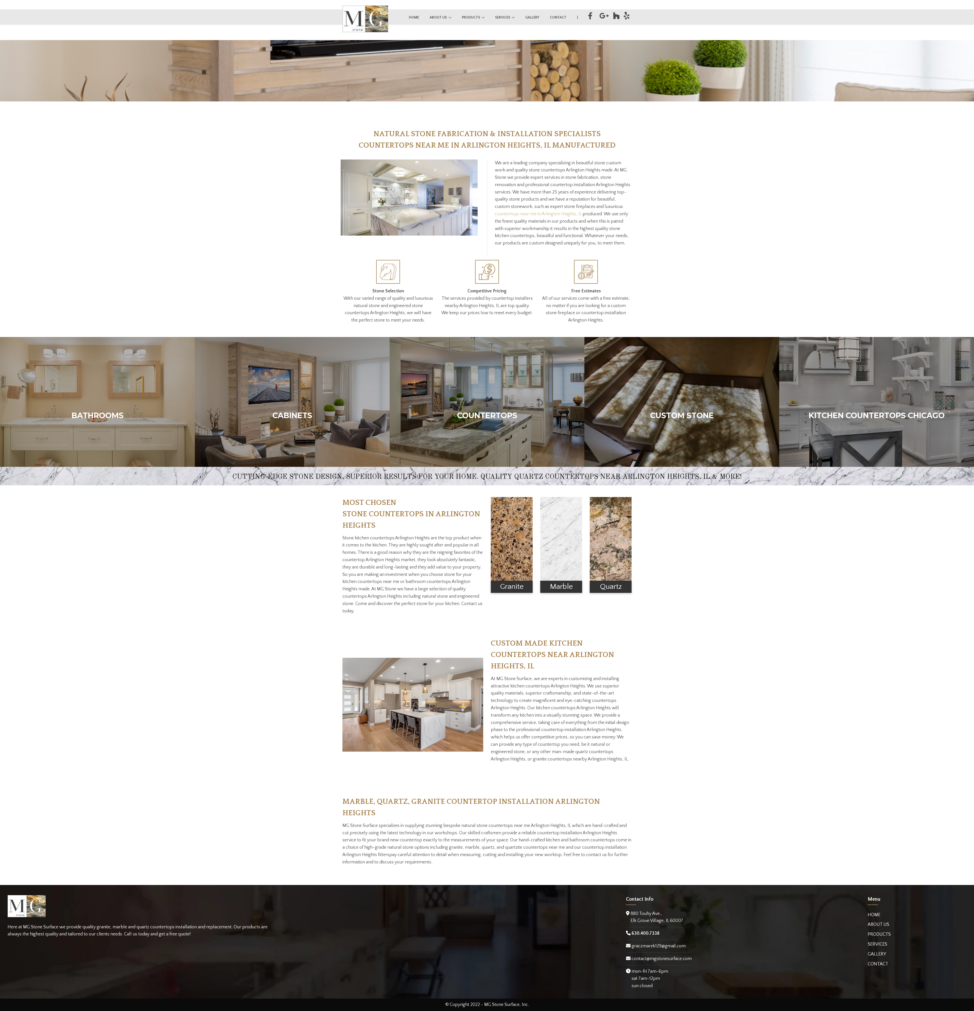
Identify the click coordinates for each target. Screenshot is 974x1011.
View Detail (97, 409)
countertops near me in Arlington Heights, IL (538, 214)
